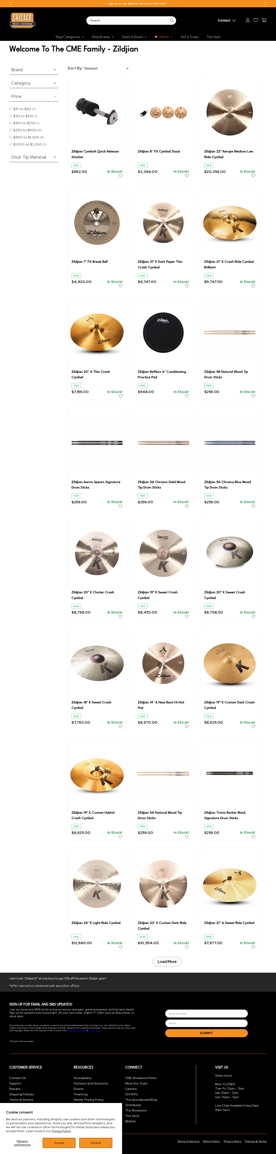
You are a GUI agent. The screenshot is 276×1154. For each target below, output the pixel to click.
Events (79, 1089)
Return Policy (211, 1141)
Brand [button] (33, 70)
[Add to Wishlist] (120, 175)
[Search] (172, 20)
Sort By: (75, 68)
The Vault (132, 1116)
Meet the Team (136, 1083)
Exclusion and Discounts (91, 1083)
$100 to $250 (26, 123)
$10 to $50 (24, 109)
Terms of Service (21, 1099)
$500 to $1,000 (28, 137)
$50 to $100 (25, 116)
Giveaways (133, 1105)
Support (15, 1083)
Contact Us (17, 1078)
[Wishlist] (256, 20)
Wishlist (130, 1121)
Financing (81, 1094)
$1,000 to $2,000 (29, 144)
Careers (131, 1089)
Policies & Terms (256, 1141)
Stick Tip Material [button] (33, 157)
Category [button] (33, 83)
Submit (206, 1033)
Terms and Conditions (77, 1030)
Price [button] (33, 96)
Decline (96, 1143)
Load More (167, 961)
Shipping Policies (21, 1094)
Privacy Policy (61, 1131)
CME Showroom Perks (140, 1078)
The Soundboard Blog (141, 1099)
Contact (224, 20)
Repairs (14, 1089)
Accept (59, 1143)
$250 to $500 (27, 130)
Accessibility (83, 1078)
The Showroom (136, 1110)
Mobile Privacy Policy (89, 1099)
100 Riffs (131, 1094)
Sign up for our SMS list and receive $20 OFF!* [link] (138, 3)
